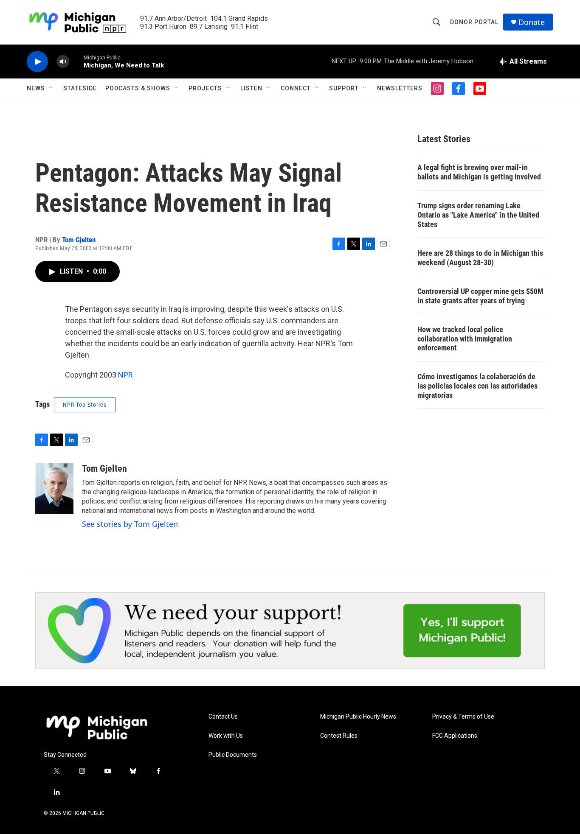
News (36, 88)
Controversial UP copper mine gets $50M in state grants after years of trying (480, 296)
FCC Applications (454, 736)
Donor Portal (474, 22)
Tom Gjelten (79, 239)
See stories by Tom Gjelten (130, 524)
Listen (251, 88)
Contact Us (223, 717)
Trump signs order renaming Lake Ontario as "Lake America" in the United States (478, 215)
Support (344, 88)
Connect (296, 88)
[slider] (76, 61)
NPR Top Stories (85, 404)
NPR (125, 374)
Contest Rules (339, 736)
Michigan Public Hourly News (358, 717)
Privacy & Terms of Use (463, 717)
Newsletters (399, 88)
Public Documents (232, 755)
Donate (531, 22)
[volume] (63, 61)
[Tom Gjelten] (54, 488)
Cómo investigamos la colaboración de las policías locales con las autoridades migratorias (477, 386)
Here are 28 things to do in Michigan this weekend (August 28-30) (480, 258)
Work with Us (225, 736)
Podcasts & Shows (137, 88)
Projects (205, 88)
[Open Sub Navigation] (51, 88)
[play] (37, 62)
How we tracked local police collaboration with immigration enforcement (464, 339)
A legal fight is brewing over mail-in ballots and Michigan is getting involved (479, 172)
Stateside (80, 88)
